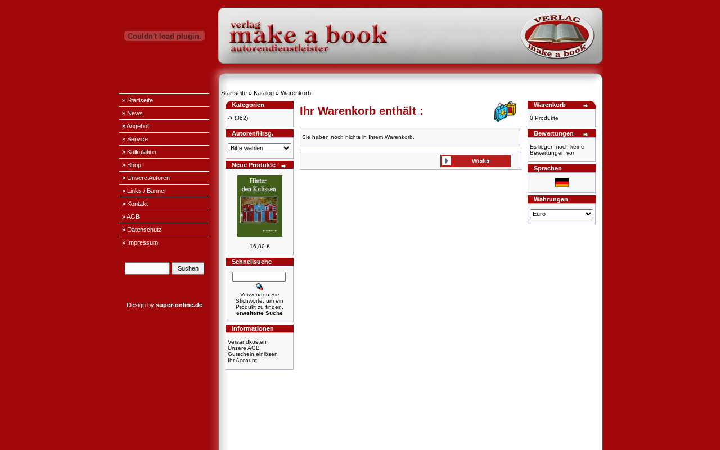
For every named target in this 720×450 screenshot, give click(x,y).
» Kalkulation (139, 151)
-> (230, 118)
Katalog (264, 92)
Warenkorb (296, 92)
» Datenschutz (142, 229)
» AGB (131, 216)
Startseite (234, 92)
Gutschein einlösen (253, 354)
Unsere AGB (244, 348)
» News (132, 113)
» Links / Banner (144, 190)
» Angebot (135, 126)
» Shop (131, 164)
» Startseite (137, 100)
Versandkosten (247, 342)
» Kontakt (135, 203)
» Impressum (140, 242)
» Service (135, 139)
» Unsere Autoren (146, 177)
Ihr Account (242, 360)
